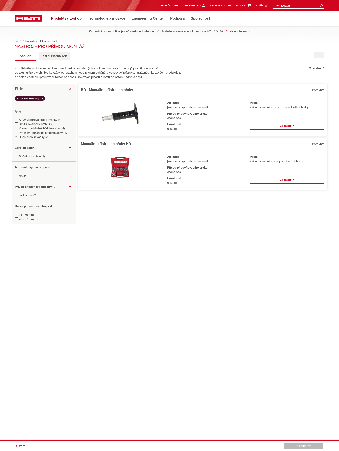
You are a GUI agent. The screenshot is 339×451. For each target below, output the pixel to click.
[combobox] (298, 5)
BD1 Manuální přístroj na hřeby (107, 89)
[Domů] (28, 18)
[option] (309, 55)
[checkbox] (316, 89)
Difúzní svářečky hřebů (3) (35, 124)
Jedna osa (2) (27, 195)
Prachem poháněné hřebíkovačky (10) (43, 132)
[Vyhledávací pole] (321, 5)
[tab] (25, 56)
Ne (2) (22, 175)
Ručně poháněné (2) (32, 156)
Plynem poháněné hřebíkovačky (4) (42, 128)
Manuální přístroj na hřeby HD (106, 143)
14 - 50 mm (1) (28, 214)
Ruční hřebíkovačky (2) (33, 137)
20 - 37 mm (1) (28, 219)
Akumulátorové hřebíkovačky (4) (40, 119)
